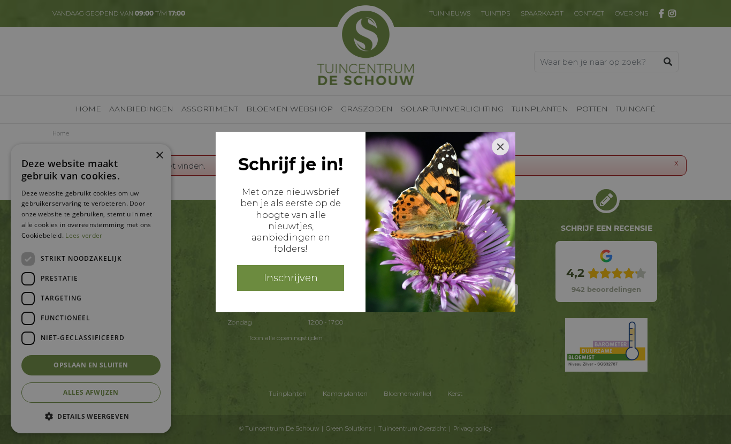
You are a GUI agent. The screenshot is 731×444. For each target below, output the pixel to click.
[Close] (500, 146)
